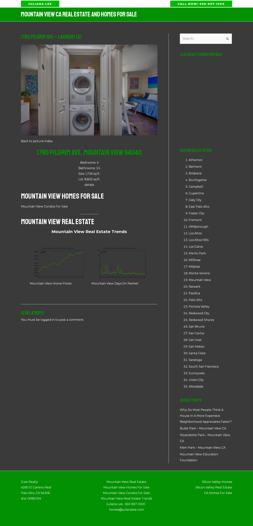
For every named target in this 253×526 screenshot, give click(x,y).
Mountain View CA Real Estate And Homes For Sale (79, 14)
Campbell (196, 186)
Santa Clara (197, 353)
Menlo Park (197, 253)
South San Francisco (204, 366)
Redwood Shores (201, 320)
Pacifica (194, 293)
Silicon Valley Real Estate (213, 487)
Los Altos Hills (199, 240)
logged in (48, 319)
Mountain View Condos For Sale (44, 206)
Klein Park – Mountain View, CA (202, 447)
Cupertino (196, 193)
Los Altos (195, 233)
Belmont (195, 166)
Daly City (195, 200)
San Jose (195, 340)
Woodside (196, 386)
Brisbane (195, 173)
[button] (40, 4)
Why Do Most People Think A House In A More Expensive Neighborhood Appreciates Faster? (206, 415)
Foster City (196, 213)
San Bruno (197, 326)
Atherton (195, 160)
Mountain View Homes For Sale (62, 196)
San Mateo (196, 346)
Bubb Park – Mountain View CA (203, 428)
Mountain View (200, 280)
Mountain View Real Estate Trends (89, 231)
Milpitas (194, 266)
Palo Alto (195, 300)
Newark (194, 286)
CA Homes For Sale (218, 493)
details (89, 185)
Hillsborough (198, 226)
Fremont (195, 220)
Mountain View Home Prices (50, 283)
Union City (196, 380)
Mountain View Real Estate (57, 221)
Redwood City (199, 313)
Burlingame (198, 180)
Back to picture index (37, 141)
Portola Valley (199, 306)
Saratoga (195, 360)
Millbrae (195, 260)
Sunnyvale (197, 373)
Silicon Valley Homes (217, 482)
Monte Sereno (199, 273)
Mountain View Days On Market (114, 283)
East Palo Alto (199, 206)
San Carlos (196, 333)
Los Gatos (196, 246)
